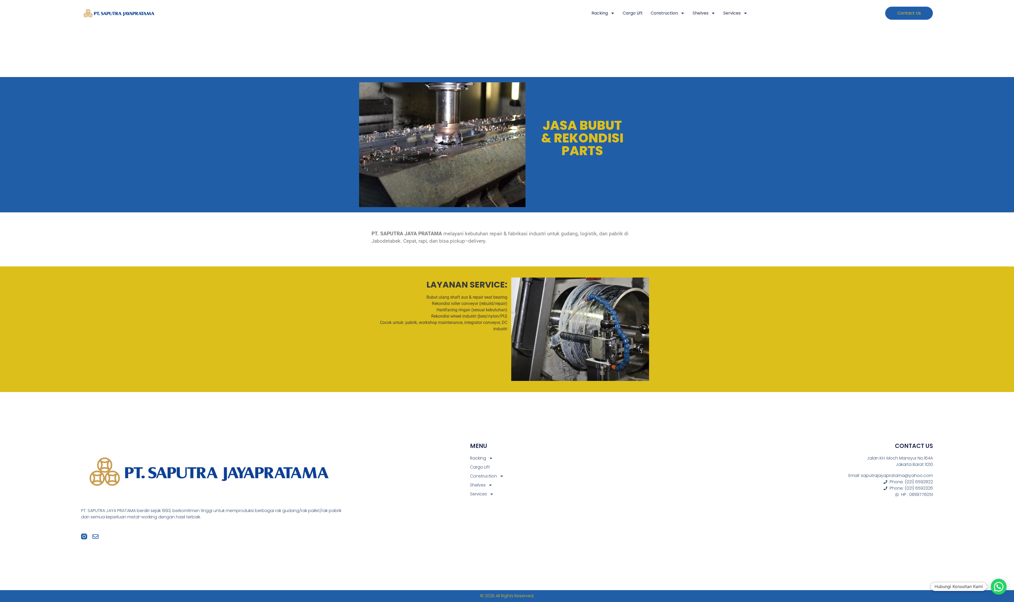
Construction (664, 13)
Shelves (700, 13)
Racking (600, 13)
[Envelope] (95, 536)
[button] (999, 587)
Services (732, 13)
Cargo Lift (633, 13)
